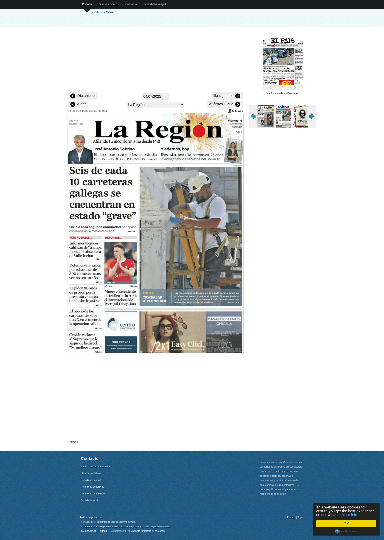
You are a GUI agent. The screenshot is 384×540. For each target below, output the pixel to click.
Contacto (131, 4)
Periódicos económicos (93, 493)
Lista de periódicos (91, 473)
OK (346, 523)
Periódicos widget (155, 4)
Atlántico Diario (221, 104)
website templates (141, 530)
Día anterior (86, 96)
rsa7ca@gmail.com (99, 466)
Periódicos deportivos (92, 486)
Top (300, 517)
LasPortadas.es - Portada (93, 530)
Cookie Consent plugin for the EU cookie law (346, 531)
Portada (87, 4)
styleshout (160, 530)
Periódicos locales (90, 500)
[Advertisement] (155, 60)
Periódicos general (91, 480)
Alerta (81, 104)
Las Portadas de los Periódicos (282, 93)
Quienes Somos (109, 4)
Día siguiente (223, 96)
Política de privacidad (91, 517)
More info (349, 514)
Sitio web (237, 110)
